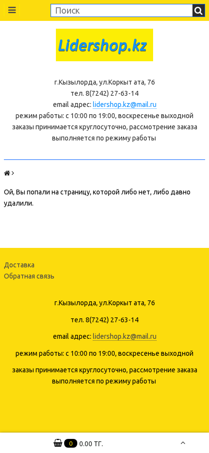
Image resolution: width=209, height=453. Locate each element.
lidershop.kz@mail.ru (125, 104)
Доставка (19, 265)
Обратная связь (29, 276)
